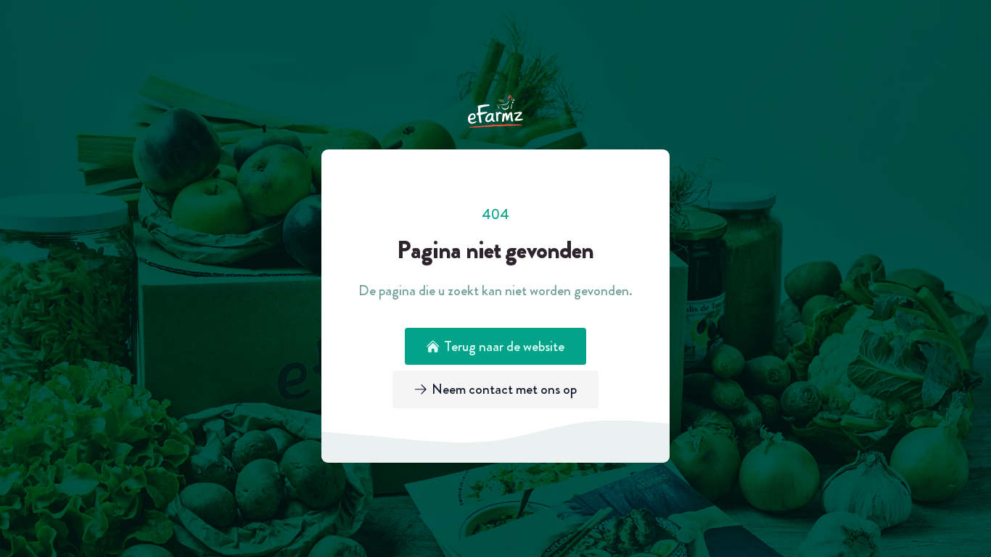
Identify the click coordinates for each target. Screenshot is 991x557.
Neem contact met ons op (504, 389)
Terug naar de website (504, 346)
